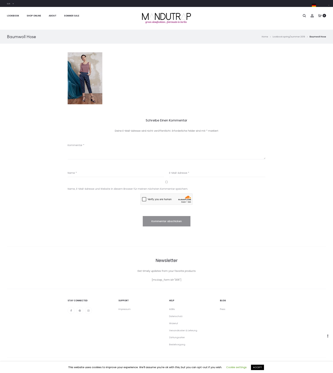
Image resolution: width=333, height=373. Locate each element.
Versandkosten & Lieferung (183, 330)
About (52, 15)
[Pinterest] (79, 310)
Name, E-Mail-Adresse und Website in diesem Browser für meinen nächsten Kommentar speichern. (128, 189)
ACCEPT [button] (257, 367)
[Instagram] (88, 310)
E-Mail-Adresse (179, 173)
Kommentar (76, 145)
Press (222, 309)
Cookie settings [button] (236, 367)
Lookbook (13, 15)
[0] (320, 15)
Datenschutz (175, 316)
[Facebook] (71, 310)
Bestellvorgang (177, 344)
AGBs (172, 309)
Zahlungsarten (177, 337)
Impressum (124, 309)
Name (72, 173)
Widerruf (173, 323)
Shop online (34, 15)
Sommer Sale (71, 15)
